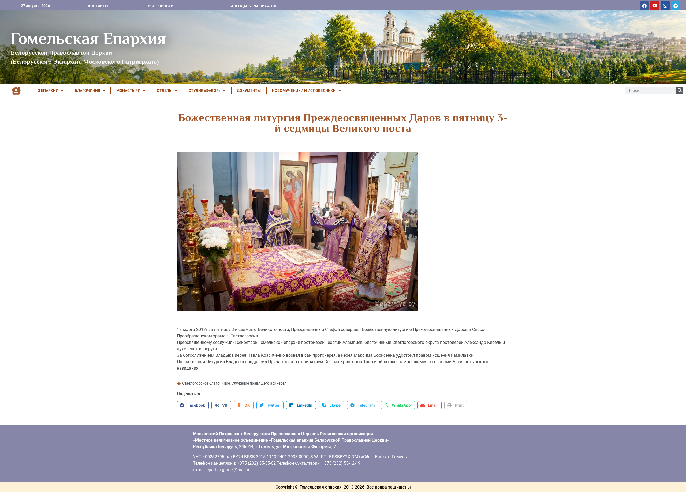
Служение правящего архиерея (259, 383)
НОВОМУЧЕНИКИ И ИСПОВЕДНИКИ (304, 90)
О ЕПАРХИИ (48, 90)
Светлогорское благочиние (206, 383)
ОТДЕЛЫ (164, 90)
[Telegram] (675, 5)
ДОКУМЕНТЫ (249, 90)
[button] (193, 405)
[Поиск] (679, 90)
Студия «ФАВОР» (205, 90)
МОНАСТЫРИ (128, 90)
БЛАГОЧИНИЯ (87, 90)
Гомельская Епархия (88, 38)
